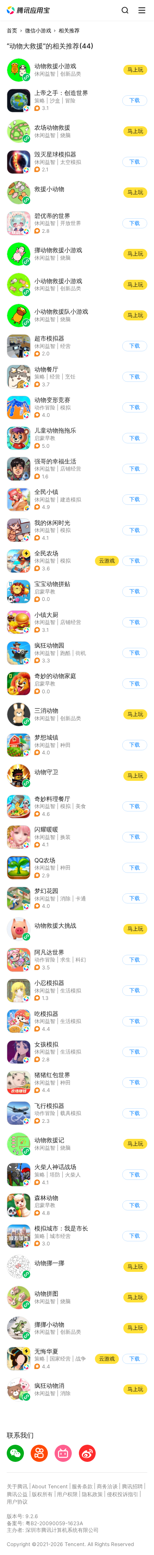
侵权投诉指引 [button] (122, 1494)
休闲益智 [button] (44, 162)
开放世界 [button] (70, 223)
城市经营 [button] (60, 1236)
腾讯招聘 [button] (132, 1486)
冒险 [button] (70, 101)
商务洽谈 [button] (107, 1486)
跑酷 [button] (65, 653)
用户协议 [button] (17, 1502)
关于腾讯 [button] (17, 1486)
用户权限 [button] (67, 1494)
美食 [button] (81, 806)
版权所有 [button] (42, 1494)
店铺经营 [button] (70, 469)
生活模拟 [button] (70, 991)
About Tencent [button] (50, 1486)
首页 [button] (12, 31)
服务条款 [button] (82, 1486)
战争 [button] (81, 1359)
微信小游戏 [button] (38, 31)
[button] (28, 10)
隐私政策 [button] (92, 1494)
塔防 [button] (55, 1175)
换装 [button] (65, 837)
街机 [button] (81, 653)
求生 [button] (65, 960)
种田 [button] (65, 745)
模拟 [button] (65, 408)
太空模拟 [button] (70, 162)
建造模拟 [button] (70, 500)
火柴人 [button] (73, 1175)
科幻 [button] (81, 960)
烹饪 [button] (70, 377)
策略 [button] (39, 101)
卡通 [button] (81, 899)
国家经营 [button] (60, 1359)
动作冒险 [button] (44, 408)
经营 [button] (65, 346)
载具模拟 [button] (70, 1113)
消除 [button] (65, 899)
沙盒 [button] (55, 101)
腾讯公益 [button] (17, 1494)
